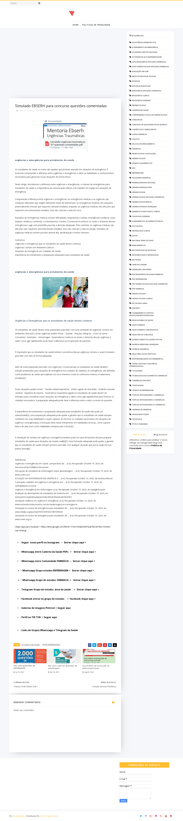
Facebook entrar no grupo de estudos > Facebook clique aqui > (58, 598)
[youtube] (166, 816)
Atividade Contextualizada (144, 52)
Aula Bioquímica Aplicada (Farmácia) (149, 62)
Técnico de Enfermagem (143, 390)
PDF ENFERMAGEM (44, 110)
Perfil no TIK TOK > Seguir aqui (39, 617)
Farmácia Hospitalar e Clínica (146, 211)
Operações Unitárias (141, 269)
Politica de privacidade (139, 435)
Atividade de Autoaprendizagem (147, 57)
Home (76, 25)
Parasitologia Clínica (142, 298)
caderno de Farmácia (141, 409)
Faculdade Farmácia (141, 178)
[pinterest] (171, 816)
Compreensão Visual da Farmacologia (149, 115)
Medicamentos (139, 245)
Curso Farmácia (139, 134)
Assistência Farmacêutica (144, 42)
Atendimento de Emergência (145, 47)
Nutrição (136, 260)
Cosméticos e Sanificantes (144, 129)
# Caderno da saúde (31, 645)
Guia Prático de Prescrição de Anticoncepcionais (96, 667)
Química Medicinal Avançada (145, 344)
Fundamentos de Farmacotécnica (147, 221)
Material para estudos (143, 240)
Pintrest (136, 308)
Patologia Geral (140, 303)
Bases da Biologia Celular (144, 76)
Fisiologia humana (141, 216)
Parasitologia (139, 294)
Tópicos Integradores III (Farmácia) (148, 405)
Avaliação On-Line (140, 71)
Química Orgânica (140, 349)
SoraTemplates (19, 816)
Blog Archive (160, 434)
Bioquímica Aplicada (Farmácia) (146, 91)
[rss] (161, 816)
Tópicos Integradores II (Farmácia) (148, 400)
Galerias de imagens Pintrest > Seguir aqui (46, 607)
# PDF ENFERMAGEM (51, 645)
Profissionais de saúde (142, 320)
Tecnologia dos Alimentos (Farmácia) (149, 376)
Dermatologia (139, 158)
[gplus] (151, 816)
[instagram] (156, 816)
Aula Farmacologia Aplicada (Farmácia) (150, 66)
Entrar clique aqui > (58, 551)
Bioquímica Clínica (140, 95)
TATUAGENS (137, 371)
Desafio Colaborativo (142, 163)
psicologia (137, 419)
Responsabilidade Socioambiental (147, 359)
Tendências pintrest (141, 380)
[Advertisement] (65, 64)
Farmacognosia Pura (142, 187)
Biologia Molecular (141, 86)
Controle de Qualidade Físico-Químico (149, 124)
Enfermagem (138, 173)
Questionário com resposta (145, 330)
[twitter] (141, 816)
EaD (133, 168)
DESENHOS (136, 149)
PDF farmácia (138, 289)
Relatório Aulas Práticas (144, 354)
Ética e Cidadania (140, 424)
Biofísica (136, 81)
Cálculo (136, 139)
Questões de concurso (142, 335)
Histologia (137, 226)
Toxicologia (138, 385)
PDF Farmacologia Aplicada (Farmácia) (150, 284)
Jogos (135, 236)
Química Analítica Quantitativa (147, 339)
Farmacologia (138, 192)
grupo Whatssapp (140, 414)
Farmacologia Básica (142, 202)
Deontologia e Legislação (144, 153)
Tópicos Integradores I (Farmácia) (148, 395)
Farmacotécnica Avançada (144, 207)
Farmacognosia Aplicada (143, 182)
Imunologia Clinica (141, 231)
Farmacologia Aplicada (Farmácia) (148, 197)
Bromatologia (139, 105)
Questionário (138, 325)
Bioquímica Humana (141, 100)
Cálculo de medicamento (143, 144)
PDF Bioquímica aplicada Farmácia (147, 274)
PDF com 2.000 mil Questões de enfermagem (62, 667)
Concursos (137, 120)
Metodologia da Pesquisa (144, 250)
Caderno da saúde (27, 110)
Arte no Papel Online (49, 816)
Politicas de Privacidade (96, 25)
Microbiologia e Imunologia (145, 255)
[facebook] (146, 816)
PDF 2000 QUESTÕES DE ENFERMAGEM (24, 667)
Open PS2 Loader (139, 265)
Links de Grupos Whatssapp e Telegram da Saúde (49, 630)
